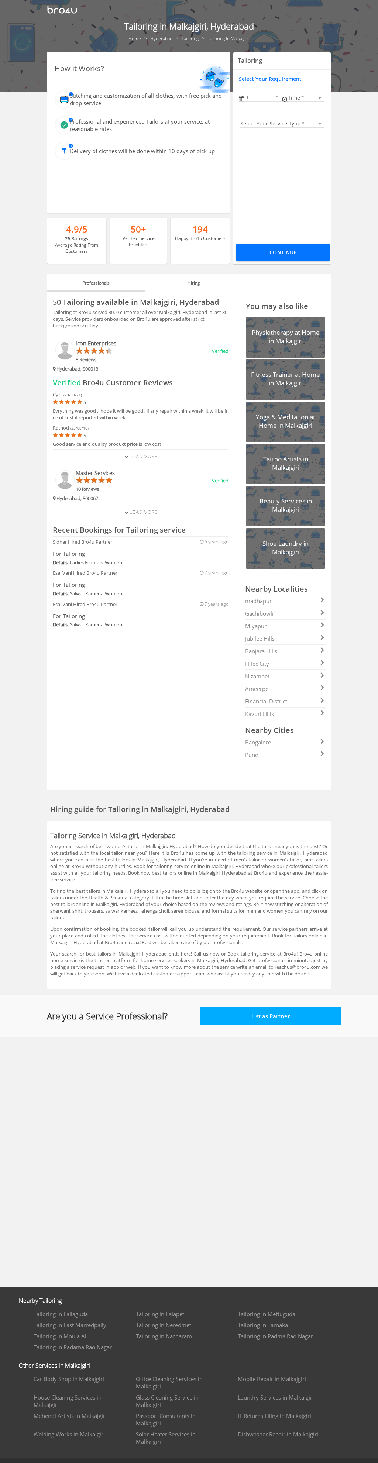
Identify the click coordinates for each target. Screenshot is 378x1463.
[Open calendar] (277, 96)
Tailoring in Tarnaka (263, 1325)
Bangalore (258, 742)
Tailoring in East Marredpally (70, 1325)
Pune (251, 754)
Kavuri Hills (259, 713)
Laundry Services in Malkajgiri (276, 1397)
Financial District (266, 701)
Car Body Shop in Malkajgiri (69, 1379)
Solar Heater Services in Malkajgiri (166, 1438)
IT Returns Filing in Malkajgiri (274, 1415)
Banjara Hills (261, 651)
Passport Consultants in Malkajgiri (166, 1419)
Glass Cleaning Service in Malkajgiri (167, 1401)
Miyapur (256, 626)
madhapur (258, 601)
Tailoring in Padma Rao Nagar (275, 1336)
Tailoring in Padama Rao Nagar (73, 1347)
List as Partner (270, 1016)
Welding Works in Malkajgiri (69, 1434)
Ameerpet (257, 688)
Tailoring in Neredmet (163, 1325)
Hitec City (257, 663)
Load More (142, 456)
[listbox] (305, 97)
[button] (262, 97)
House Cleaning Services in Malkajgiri (68, 1401)
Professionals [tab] (96, 283)
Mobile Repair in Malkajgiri (272, 1379)
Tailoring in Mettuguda (266, 1314)
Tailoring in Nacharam (164, 1336)
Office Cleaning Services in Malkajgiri (169, 1382)
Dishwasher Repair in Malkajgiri (278, 1434)
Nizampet (257, 676)
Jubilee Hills (260, 638)
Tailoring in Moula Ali (61, 1336)
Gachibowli (259, 613)
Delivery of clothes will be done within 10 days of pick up (142, 151)
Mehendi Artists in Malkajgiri (70, 1415)
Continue (282, 252)
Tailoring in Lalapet (160, 1314)
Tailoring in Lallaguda (61, 1314)
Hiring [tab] (194, 283)
